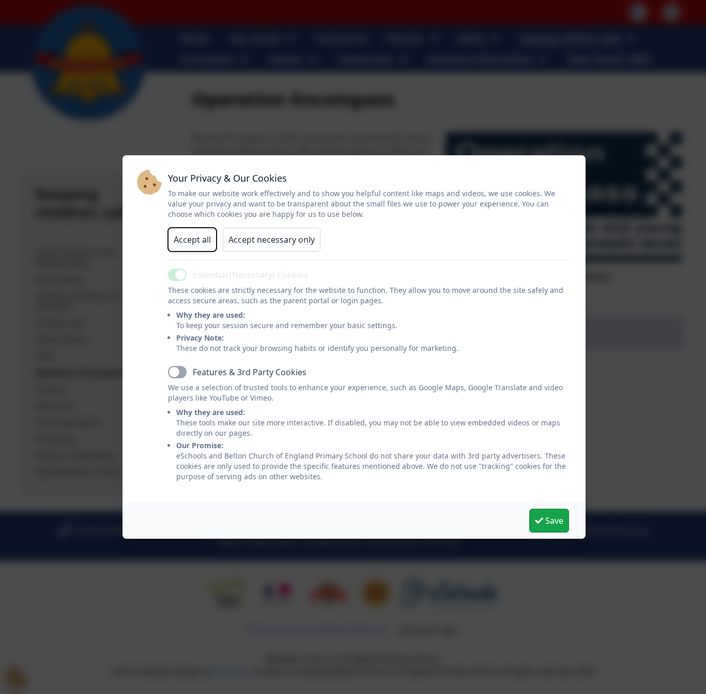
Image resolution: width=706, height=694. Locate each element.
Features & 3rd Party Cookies (249, 372)
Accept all (192, 239)
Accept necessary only (271, 239)
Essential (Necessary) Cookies (250, 274)
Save (553, 520)
